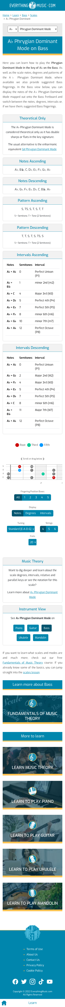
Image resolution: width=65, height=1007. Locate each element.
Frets (32, 536)
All (18, 497)
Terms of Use (34, 949)
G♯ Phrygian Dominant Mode (39, 149)
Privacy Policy (35, 965)
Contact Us (33, 960)
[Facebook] (15, 981)
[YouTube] (49, 981)
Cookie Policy (34, 970)
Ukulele (23, 637)
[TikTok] (41, 981)
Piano (19, 628)
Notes (17, 513)
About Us (32, 954)
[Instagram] (32, 981)
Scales (33, 15)
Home (6, 15)
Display (32, 507)
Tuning (21, 523)
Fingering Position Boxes (32, 491)
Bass (24, 15)
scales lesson (31, 672)
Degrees (31, 513)
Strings (49, 523)
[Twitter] (24, 981)
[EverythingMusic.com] (32, 5)
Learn (15, 15)
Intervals (45, 513)
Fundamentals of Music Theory (23, 662)
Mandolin (40, 637)
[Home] (11, 1003)
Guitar (33, 628)
